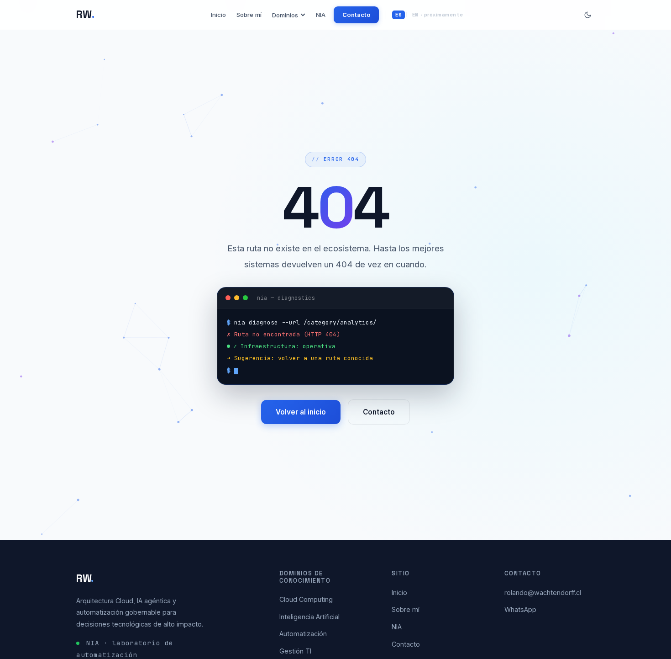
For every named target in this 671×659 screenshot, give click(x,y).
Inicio (218, 14)
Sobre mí (249, 14)
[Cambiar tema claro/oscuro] (588, 15)
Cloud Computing (306, 599)
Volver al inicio (301, 412)
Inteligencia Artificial (309, 617)
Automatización (303, 634)
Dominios (285, 15)
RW (85, 14)
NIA (320, 14)
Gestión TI (295, 651)
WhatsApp (520, 609)
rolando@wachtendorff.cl (542, 592)
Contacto (356, 14)
